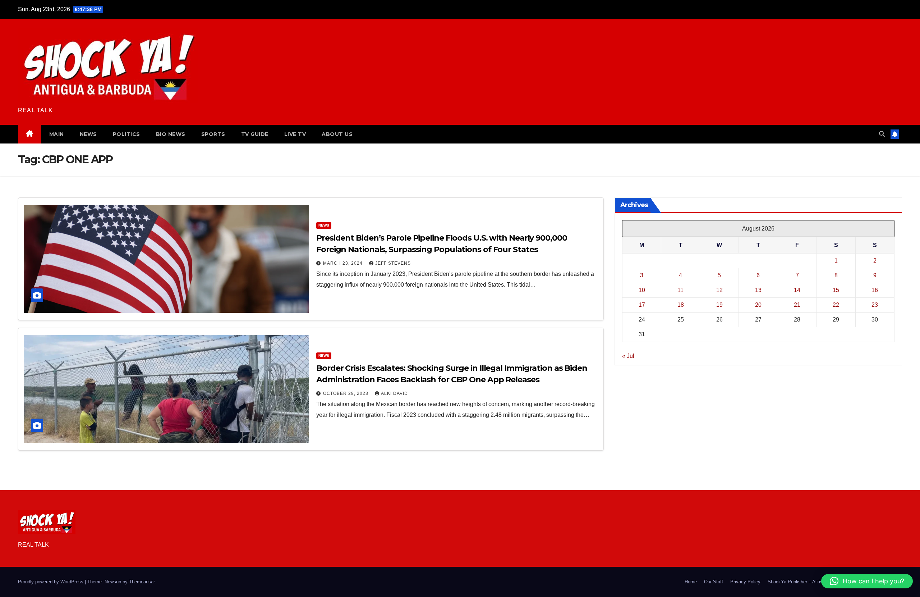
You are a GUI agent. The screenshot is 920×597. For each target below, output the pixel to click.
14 (797, 290)
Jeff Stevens (393, 263)
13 (758, 290)
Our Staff (713, 581)
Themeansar (142, 581)
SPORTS (213, 134)
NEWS (88, 134)
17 (642, 305)
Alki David (394, 393)
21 (797, 305)
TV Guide (254, 134)
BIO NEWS (170, 134)
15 (836, 290)
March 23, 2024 (343, 263)
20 (758, 305)
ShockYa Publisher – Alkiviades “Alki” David (813, 581)
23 (874, 305)
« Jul (628, 356)
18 (680, 305)
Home (691, 581)
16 (874, 290)
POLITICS (126, 134)
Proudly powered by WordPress (51, 581)
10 (642, 290)
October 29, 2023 (346, 393)
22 (836, 305)
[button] (882, 134)
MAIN (56, 134)
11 (680, 290)
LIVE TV (295, 134)
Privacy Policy (745, 581)
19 (719, 305)
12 (719, 290)
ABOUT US (337, 134)
